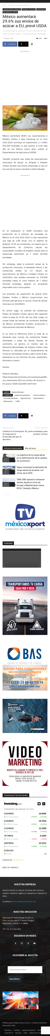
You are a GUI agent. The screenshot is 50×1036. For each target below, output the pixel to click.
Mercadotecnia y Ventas (10, 12)
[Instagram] (21, 943)
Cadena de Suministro (22, 395)
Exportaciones (26, 398)
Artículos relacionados (13, 448)
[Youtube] (34, 943)
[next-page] (8, 494)
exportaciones (41, 9)
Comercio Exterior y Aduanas (19, 5)
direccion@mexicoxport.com (24, 901)
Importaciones (38, 398)
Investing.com (18, 860)
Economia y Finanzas (28, 9)
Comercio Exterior (39, 395)
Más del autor (30, 448)
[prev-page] (4, 494)
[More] (32, 44)
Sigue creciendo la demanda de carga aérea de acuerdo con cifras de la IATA (32, 470)
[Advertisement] (25, 77)
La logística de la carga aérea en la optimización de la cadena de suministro (32, 458)
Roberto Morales (18, 392)
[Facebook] (15, 943)
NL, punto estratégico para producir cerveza (36, 432)
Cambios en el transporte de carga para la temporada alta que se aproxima (13, 435)
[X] (28, 943)
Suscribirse (14, 979)
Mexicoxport (8, 401)
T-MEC (17, 401)
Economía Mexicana (11, 398)
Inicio (4, 5)
